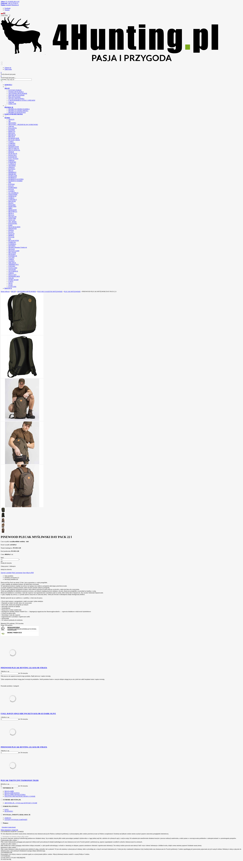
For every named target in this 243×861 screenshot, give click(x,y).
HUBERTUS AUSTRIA (16, 179)
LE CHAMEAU (13, 193)
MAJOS (10, 203)
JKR (9, 182)
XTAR (10, 285)
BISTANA (11, 133)
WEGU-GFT (12, 274)
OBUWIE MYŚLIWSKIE (16, 95)
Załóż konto (8, 69)
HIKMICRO (12, 174)
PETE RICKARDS (14, 227)
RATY (7, 809)
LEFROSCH (12, 196)
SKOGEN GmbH (13, 251)
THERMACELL (13, 264)
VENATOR (12, 269)
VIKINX (11, 273)
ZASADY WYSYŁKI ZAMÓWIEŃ (16, 819)
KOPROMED (12, 187)
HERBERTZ (12, 172)
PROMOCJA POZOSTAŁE (17, 112)
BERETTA (11, 131)
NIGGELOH (12, 216)
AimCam (11, 102)
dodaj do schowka (6, 569)
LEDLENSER (12, 194)
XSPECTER (12, 104)
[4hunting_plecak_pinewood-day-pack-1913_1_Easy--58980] (22, 334)
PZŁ (9, 239)
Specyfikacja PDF (28, 572)
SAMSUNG (12, 242)
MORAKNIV (12, 210)
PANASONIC (12, 223)
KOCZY (11, 186)
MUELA (11, 213)
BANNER (11, 129)
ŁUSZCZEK (12, 286)
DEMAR (11, 152)
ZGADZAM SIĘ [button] (6, 859)
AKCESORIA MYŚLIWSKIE (17, 93)
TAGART (11, 257)
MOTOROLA (12, 211)
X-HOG (10, 281)
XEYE (10, 283)
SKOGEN (11, 249)
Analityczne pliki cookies (8, 844)
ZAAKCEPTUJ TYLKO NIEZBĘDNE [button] (13, 857)
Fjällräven (11, 160)
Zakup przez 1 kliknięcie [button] (8, 566)
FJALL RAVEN (13, 158)
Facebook (7, 8)
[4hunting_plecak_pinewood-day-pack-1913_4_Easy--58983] (22, 463)
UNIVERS (11, 266)
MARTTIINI (12, 206)
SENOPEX (11, 245)
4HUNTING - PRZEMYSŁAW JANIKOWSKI (23, 124)
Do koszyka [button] (24, 673)
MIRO (10, 208)
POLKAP (11, 234)
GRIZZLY (11, 167)
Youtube (7, 10)
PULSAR (11, 237)
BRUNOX (11, 136)
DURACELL (12, 155)
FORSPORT (12, 162)
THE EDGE (12, 263)
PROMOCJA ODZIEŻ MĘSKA (18, 111)
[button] (2, 13)
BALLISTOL (12, 128)
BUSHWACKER (13, 138)
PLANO (11, 232)
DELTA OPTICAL (14, 150)
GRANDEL (12, 165)
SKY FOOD (12, 252)
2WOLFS (11, 119)
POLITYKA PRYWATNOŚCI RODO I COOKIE (20, 796)
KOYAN (11, 189)
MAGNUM (12, 201)
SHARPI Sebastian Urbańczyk (17, 247)
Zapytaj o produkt (6, 572)
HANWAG (11, 169)
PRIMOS (11, 235)
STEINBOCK (12, 256)
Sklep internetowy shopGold (9, 830)
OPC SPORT (12, 222)
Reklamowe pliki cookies (8, 847)
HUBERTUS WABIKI (15, 181)
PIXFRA (11, 230)
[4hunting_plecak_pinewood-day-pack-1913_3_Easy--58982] (22, 420)
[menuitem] (111, 85)
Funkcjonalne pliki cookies (9, 840)
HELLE (10, 170)
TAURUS (11, 261)
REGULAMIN (9, 791)
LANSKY (11, 191)
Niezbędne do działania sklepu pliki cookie (15, 836)
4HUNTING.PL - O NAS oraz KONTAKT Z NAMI (21, 803)
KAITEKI (11, 184)
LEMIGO (11, 198)
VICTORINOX (13, 271)
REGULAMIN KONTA (12, 793)
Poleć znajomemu (17, 572)
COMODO (11, 143)
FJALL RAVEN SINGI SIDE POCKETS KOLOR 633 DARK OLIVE (28, 714)
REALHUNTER (13, 240)
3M (9, 121)
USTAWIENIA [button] (5, 856)
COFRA (11, 141)
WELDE (11, 278)
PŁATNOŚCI (9, 811)
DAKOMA (11, 145)
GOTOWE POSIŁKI (14, 90)
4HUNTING (12, 123)
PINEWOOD (12, 228)
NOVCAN (11, 220)
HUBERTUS (12, 177)
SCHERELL (12, 244)
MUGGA (11, 215)
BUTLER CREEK (14, 140)
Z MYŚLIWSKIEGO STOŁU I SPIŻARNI (21, 100)
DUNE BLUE (12, 153)
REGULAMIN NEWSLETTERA (15, 794)
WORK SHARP (13, 280)
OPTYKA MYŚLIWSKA (16, 98)
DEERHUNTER (13, 147)
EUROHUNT (12, 157)
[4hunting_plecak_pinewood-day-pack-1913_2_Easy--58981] (22, 377)
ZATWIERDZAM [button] (6, 852)
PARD (10, 225)
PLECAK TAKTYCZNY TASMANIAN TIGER (20, 780)
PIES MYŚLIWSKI (14, 97)
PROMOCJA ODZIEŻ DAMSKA (19, 109)
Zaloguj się (8, 67)
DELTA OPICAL (13, 148)
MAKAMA (12, 205)
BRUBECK (12, 135)
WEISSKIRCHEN (14, 276)
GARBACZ (12, 164)
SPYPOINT (12, 254)
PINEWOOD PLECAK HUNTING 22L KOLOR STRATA (24, 668)
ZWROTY (8, 818)
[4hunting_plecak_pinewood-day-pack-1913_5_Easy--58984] (22, 506)
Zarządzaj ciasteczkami (9, 827)
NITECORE (12, 218)
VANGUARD (12, 268)
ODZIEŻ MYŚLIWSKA (16, 92)
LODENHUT (12, 199)
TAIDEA (11, 259)
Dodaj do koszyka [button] (6, 563)
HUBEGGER (12, 176)
